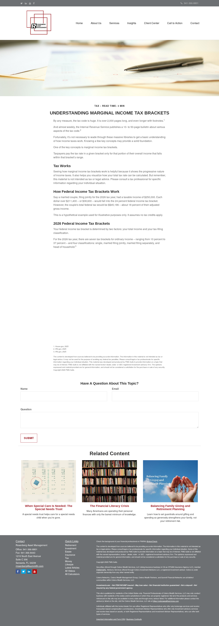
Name (24, 389)
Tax (67, 558)
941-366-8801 (191, 3)
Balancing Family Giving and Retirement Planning (170, 507)
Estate (68, 551)
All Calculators (72, 574)
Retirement (70, 545)
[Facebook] (33, 3)
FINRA (99, 569)
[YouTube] (30, 3)
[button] (96, 23)
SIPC (104, 569)
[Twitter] (22, 3)
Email (115, 389)
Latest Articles (72, 567)
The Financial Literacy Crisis (109, 506)
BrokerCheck (152, 541)
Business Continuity (134, 619)
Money (68, 561)
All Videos (70, 570)
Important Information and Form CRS (110, 619)
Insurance (70, 554)
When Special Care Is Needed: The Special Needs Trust (48, 507)
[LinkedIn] (26, 3)
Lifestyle (69, 564)
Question (26, 409)
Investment (70, 548)
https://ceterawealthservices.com (166, 601)
